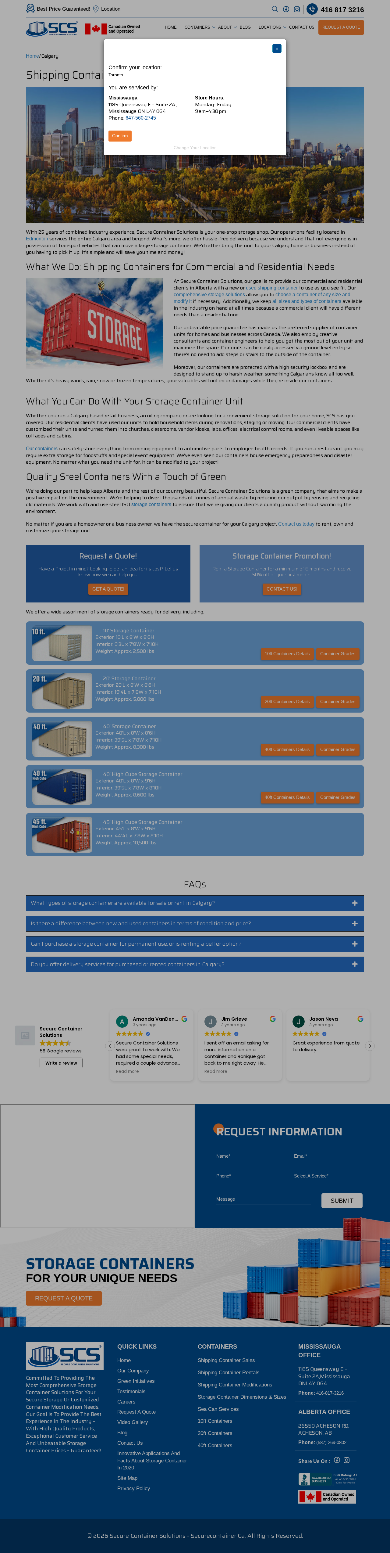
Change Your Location (195, 147)
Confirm (120, 135)
